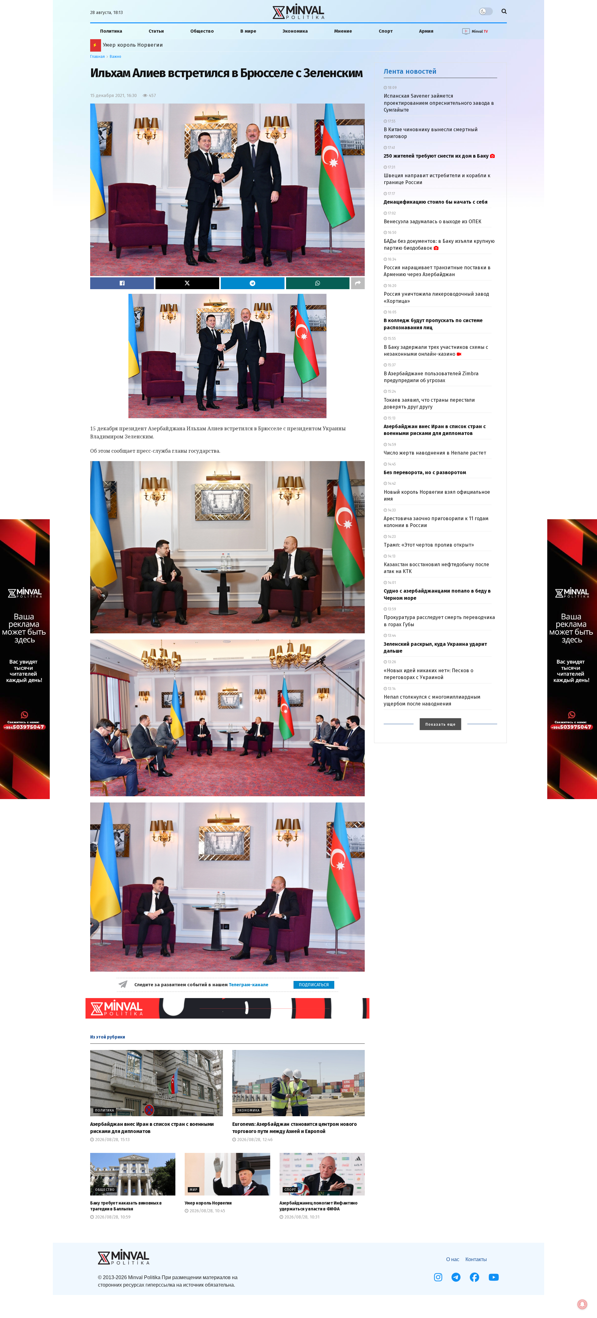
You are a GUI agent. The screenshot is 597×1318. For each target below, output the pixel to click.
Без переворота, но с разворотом (425, 472)
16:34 (391, 259)
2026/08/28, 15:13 (112, 1139)
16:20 (391, 286)
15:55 (391, 338)
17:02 (391, 213)
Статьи (156, 31)
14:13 (391, 556)
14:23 (391, 536)
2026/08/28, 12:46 (254, 1139)
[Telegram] (455, 1277)
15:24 (391, 391)
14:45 (391, 464)
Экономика (295, 31)
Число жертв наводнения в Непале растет (435, 453)
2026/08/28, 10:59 (112, 1217)
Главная (97, 56)
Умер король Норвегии (208, 1203)
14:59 (391, 444)
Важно (115, 56)
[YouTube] (493, 1277)
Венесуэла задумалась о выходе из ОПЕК (432, 221)
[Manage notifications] (582, 1304)
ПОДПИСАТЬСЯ (314, 984)
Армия (426, 31)
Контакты (476, 1259)
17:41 (391, 148)
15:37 (391, 365)
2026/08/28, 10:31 (301, 1217)
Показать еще (440, 724)
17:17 (391, 194)
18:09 (392, 88)
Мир (193, 1190)
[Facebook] (474, 1277)
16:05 (391, 312)
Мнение (343, 31)
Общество (202, 31)
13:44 (391, 635)
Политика (111, 31)
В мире (248, 31)
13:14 (391, 689)
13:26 (391, 662)
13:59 (391, 609)
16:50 (391, 232)
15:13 (391, 418)
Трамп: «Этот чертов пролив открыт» (429, 545)
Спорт (386, 31)
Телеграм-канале (249, 984)
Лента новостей (410, 71)
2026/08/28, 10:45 (206, 1211)
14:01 (391, 582)
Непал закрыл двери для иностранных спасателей (170, 45)
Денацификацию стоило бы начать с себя (436, 202)
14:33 (391, 510)
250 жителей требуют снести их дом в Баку (436, 156)
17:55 (391, 121)
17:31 (391, 167)
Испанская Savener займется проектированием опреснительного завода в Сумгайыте (439, 103)
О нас (452, 1259)
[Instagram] (438, 1277)
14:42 (391, 483)
